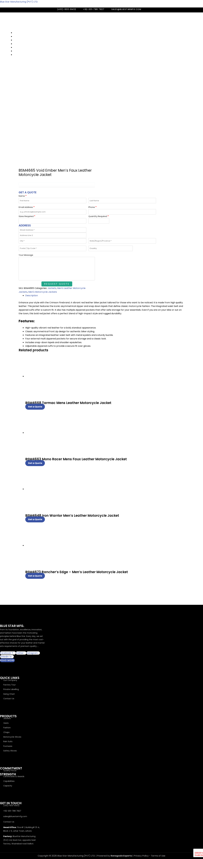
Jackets (52, 288)
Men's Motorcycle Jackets (42, 291)
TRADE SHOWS (21, 36)
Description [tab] (31, 295)
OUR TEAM (19, 40)
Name (23, 195)
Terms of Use (158, 855)
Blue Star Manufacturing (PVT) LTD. (19, 1)
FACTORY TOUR (22, 43)
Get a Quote (35, 406)
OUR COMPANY (22, 32)
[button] (83, 29)
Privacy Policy (141, 855)
